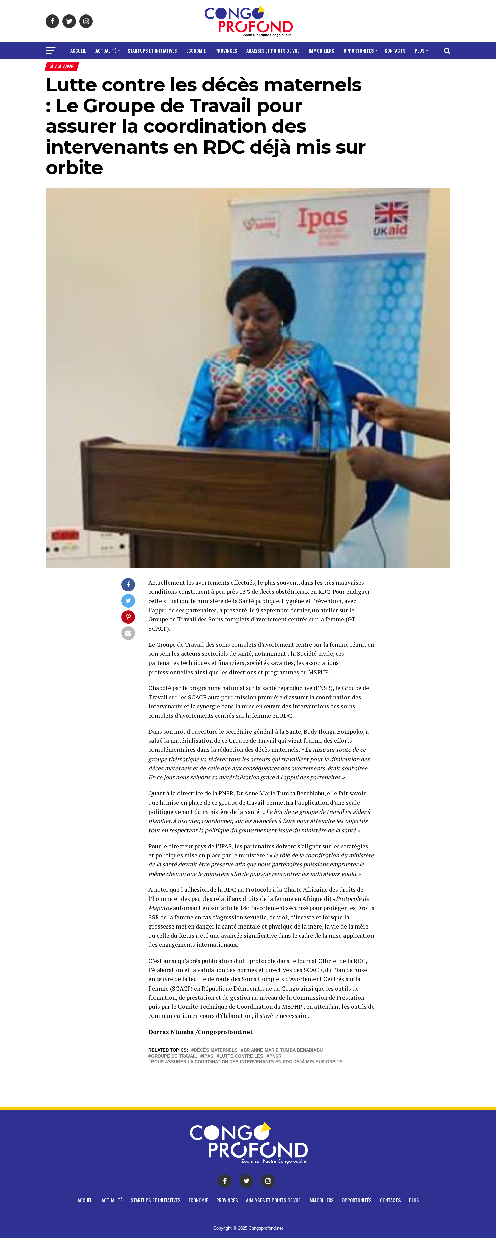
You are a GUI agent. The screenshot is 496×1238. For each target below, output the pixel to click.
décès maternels (216, 1050)
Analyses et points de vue (272, 50)
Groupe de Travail (174, 1056)
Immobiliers (321, 50)
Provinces (226, 50)
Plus (419, 50)
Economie (196, 50)
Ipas (208, 1056)
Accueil (78, 50)
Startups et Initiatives (152, 50)
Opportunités (358, 50)
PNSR (275, 1056)
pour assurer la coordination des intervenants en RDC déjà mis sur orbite (246, 1062)
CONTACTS (395, 50)
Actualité (105, 50)
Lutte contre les (241, 1056)
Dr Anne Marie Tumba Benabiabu (283, 1050)
